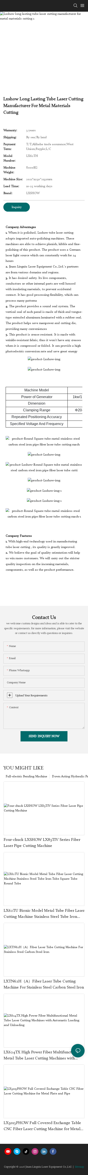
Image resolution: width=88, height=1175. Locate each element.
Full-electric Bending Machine (26, 776)
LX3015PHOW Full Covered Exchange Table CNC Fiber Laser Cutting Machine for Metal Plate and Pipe (42, 1126)
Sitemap (79, 1167)
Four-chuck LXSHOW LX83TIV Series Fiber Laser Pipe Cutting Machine (42, 843)
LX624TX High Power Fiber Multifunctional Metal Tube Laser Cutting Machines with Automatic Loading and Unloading (42, 1055)
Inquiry (17, 207)
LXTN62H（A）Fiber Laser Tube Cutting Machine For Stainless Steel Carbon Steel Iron (44, 984)
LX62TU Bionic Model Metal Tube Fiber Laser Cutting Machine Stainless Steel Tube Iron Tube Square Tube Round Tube (44, 914)
